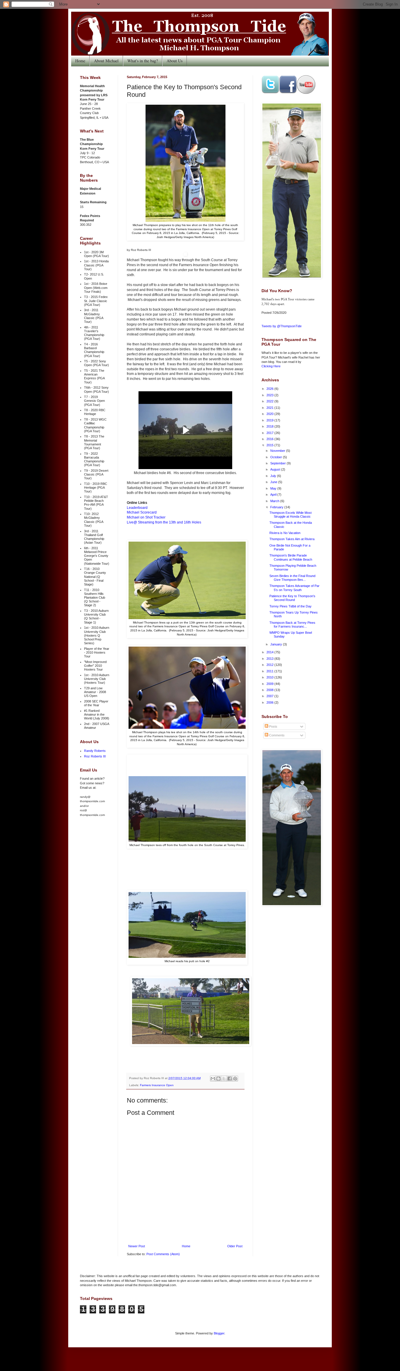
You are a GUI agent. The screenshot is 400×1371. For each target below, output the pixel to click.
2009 (270, 684)
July (273, 476)
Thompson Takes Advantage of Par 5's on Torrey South (294, 587)
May (273, 488)
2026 (270, 388)
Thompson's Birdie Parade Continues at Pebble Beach (290, 557)
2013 (270, 658)
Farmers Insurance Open (157, 1085)
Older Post (234, 1246)
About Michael (106, 60)
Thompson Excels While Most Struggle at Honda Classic (290, 514)
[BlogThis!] (218, 1078)
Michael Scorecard (142, 512)
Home (80, 60)
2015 (270, 445)
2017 (270, 433)
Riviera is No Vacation (284, 533)
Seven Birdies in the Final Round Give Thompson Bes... (292, 577)
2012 (270, 664)
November (278, 450)
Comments (276, 735)
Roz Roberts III (95, 756)
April (273, 494)
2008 (270, 690)
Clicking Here (271, 366)
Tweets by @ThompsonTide (281, 326)
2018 (270, 426)
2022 (270, 401)
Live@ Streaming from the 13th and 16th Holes (164, 522)
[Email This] (213, 1078)
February (277, 507)
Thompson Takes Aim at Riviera (291, 539)
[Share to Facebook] (230, 1078)
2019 (270, 420)
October (276, 457)
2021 (270, 407)
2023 (270, 395)
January (276, 644)
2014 (270, 652)
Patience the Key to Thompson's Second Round (292, 598)
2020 (270, 414)
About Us (174, 60)
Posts (272, 726)
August (275, 469)
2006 (270, 702)
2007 (270, 696)
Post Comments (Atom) (163, 1254)
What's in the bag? (142, 60)
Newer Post (136, 1246)
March (275, 501)
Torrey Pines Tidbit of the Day (290, 606)
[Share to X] (224, 1078)
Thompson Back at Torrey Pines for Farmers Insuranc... (292, 624)
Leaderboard (137, 508)
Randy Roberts (95, 750)
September (278, 463)
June (274, 482)
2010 (270, 677)
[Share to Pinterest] (235, 1078)
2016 (270, 439)
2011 (270, 671)
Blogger (219, 1333)
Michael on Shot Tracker (146, 517)
